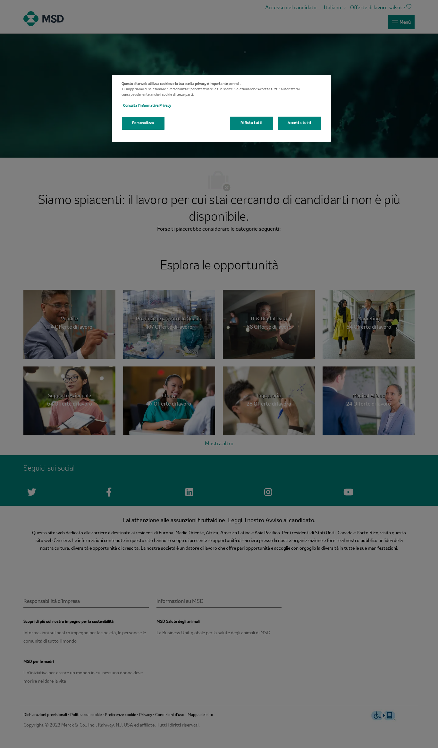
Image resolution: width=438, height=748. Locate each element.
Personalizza (143, 123)
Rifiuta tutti (251, 123)
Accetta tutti (299, 123)
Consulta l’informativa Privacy (147, 106)
